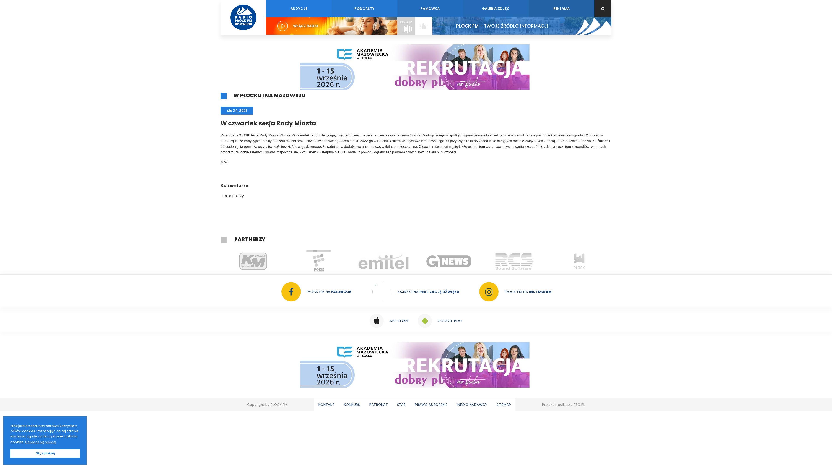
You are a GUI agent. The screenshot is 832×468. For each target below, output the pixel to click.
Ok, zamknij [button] (45, 453)
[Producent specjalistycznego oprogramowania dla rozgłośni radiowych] (448, 261)
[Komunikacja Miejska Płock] (253, 261)
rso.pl (579, 404)
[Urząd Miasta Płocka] (579, 261)
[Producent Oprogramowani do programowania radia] (514, 261)
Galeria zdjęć (496, 8)
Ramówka (430, 8)
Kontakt (326, 404)
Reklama (561, 8)
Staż (401, 404)
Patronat (378, 404)
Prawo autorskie (431, 404)
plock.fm (278, 404)
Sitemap (503, 404)
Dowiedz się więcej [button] (40, 442)
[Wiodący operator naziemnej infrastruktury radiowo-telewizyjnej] (383, 261)
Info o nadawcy (472, 404)
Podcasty (364, 8)
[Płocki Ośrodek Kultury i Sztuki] (318, 261)
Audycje (299, 8)
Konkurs (352, 404)
